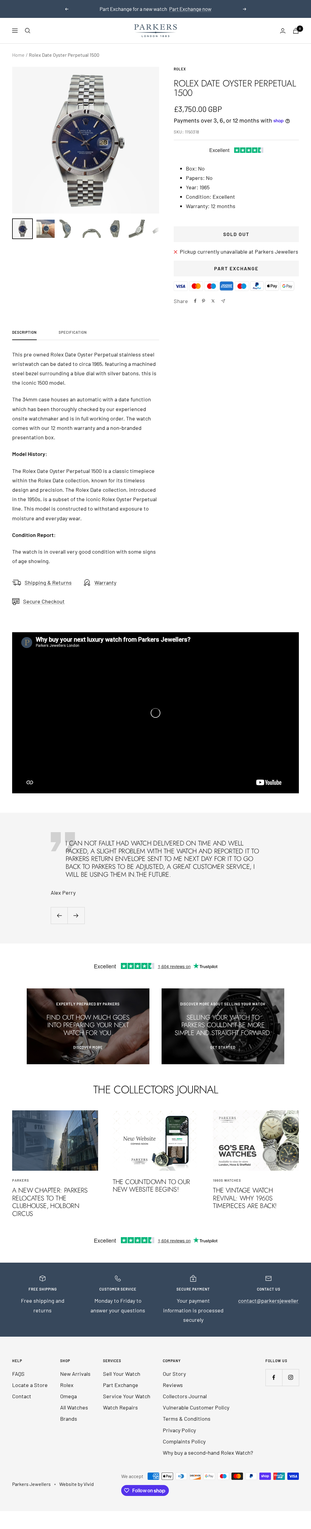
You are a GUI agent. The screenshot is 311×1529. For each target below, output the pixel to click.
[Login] (282, 30)
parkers (20, 1180)
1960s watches (227, 1180)
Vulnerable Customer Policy (196, 1407)
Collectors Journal (185, 1396)
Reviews (173, 1385)
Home (18, 55)
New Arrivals (75, 1373)
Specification (73, 332)
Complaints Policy (184, 1441)
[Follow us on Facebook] (273, 1377)
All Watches (74, 1407)
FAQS (18, 1373)
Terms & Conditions (186, 1418)
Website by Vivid (76, 1484)
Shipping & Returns (48, 582)
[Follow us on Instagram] (290, 1377)
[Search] (27, 30)
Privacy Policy (179, 1430)
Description (24, 332)
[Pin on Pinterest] (203, 301)
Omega (68, 1396)
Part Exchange (236, 268)
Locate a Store (30, 1385)
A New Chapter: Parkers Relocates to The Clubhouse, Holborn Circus (50, 1201)
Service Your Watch (126, 1396)
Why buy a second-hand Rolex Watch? (208, 1452)
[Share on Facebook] (195, 301)
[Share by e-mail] (223, 301)
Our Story (174, 1373)
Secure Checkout (44, 601)
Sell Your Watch (121, 1373)
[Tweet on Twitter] (213, 301)
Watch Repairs (120, 1407)
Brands (68, 1418)
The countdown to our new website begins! (151, 1185)
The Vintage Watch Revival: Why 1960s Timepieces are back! (244, 1197)
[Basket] (296, 31)
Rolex (180, 69)
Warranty (105, 582)
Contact (21, 1396)
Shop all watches (156, 11)
